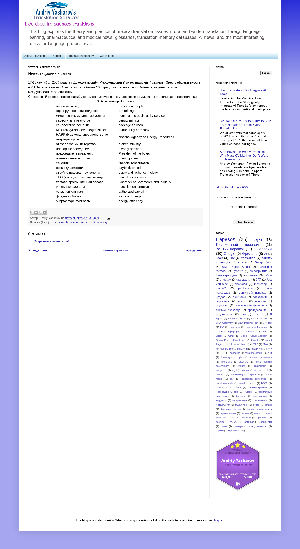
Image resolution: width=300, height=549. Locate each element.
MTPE (254, 344)
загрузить (221, 400)
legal (234, 370)
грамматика (260, 396)
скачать (258, 314)
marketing (260, 284)
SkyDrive (257, 348)
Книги (238, 387)
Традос (220, 297)
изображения (239, 400)
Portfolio (57, 55)
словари (225, 279)
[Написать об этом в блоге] (36, 212)
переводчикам (228, 413)
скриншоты (265, 422)
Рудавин (248, 391)
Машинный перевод (252, 292)
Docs (264, 331)
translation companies (254, 379)
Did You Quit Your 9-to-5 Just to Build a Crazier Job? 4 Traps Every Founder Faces (245, 124)
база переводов (226, 275)
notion (257, 370)
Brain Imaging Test (248, 322)
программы (250, 275)
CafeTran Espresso (256, 327)
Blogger (218, 520)
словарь (238, 426)
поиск (257, 413)
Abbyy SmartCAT (237, 318)
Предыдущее (192, 250)
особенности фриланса (251, 305)
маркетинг (222, 301)
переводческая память (259, 409)
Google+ (255, 340)
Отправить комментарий (51, 241)
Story (269, 348)
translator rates (247, 383)
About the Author (35, 55)
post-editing (237, 374)
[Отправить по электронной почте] (32, 212)
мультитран (241, 404)
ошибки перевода (228, 310)
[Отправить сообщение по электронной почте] (107, 218)
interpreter (221, 370)
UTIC (222, 353)
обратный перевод (230, 409)
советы (243, 262)
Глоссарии (57, 222)
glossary (243, 361)
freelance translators (260, 357)
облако (268, 404)
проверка (262, 417)
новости (260, 301)
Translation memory (81, 55)
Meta (265, 344)
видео (256, 240)
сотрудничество (258, 426)
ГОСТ (264, 383)
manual (245, 370)
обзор (256, 404)
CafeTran (235, 327)
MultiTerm (242, 348)
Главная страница (115, 250)
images (242, 366)
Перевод (225, 239)
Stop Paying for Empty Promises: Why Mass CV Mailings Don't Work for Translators (244, 155)
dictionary (225, 357)
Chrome (250, 331)
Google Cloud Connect (254, 335)
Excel (219, 335)
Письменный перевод (237, 245)
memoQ (221, 288)
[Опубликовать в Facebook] (44, 212)
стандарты (243, 279)
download (241, 284)
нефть (242, 301)
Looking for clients (237, 344)
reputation (254, 374)
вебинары (239, 297)
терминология (236, 430)
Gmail (231, 335)
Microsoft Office (224, 348)
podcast (220, 374)
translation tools (224, 383)
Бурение (238, 271)
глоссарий (260, 297)
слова (224, 426)
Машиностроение (257, 387)
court (269, 353)
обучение (222, 305)
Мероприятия (75, 222)
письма (245, 413)
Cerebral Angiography (228, 331)
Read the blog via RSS (232, 187)
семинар (249, 422)
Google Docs (263, 262)
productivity (245, 288)
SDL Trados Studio (236, 266)
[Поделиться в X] (40, 212)
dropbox (240, 357)
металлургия (223, 404)
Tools (219, 258)
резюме (220, 422)
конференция (260, 400)
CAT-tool (267, 322)
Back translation (259, 318)
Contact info (107, 55)
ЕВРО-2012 (222, 387)
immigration (260, 366)
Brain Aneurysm (224, 322)
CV (222, 327)
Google (229, 254)
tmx (232, 258)
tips (232, 379)
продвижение (224, 314)
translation (248, 258)
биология (241, 396)
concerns (235, 353)
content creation (253, 353)
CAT (258, 279)
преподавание (257, 310)
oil (267, 370)
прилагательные (241, 417)
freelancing (226, 361)
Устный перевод (96, 222)
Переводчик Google (227, 391)
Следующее (38, 250)
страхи (220, 430)
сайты (268, 275)
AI (265, 253)
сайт (243, 314)
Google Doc (222, 340)
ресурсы (234, 422)
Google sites (240, 340)
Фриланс (249, 254)
